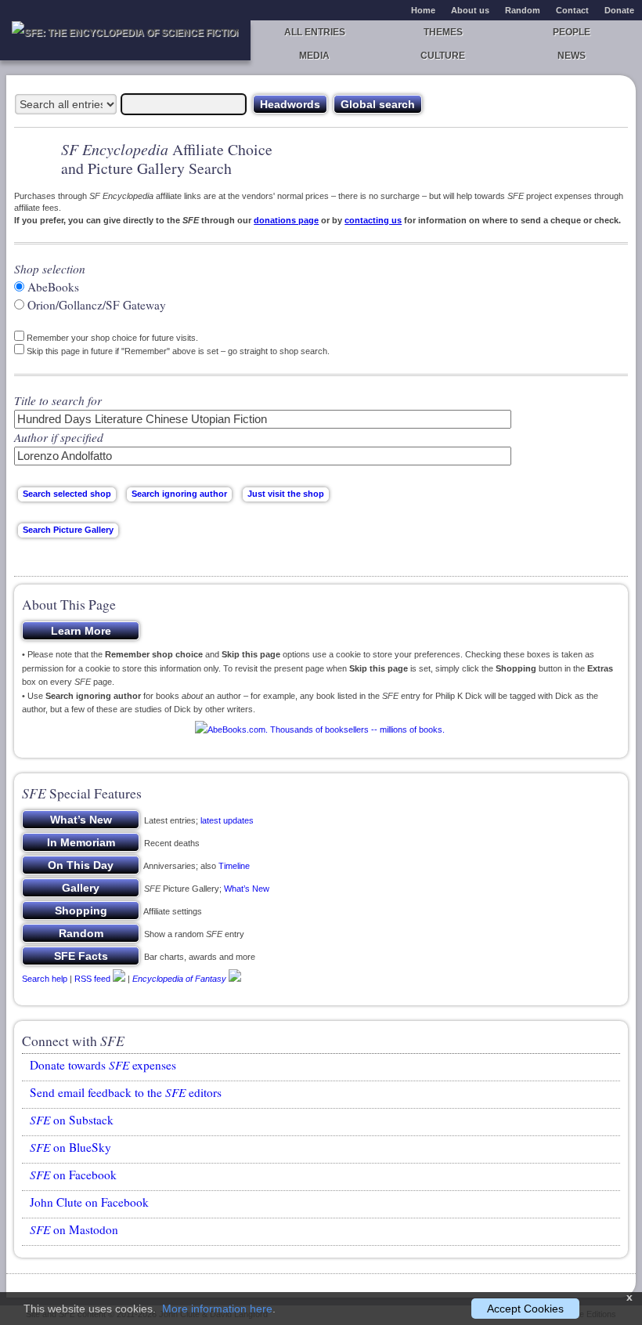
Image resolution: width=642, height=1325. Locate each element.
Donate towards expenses (103, 1065)
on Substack (72, 1120)
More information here (217, 1308)
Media (314, 55)
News (571, 55)
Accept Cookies (525, 1308)
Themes (443, 32)
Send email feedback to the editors (126, 1092)
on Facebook (73, 1174)
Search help (44, 978)
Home (423, 10)
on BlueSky (70, 1147)
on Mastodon (74, 1229)
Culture (442, 55)
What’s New (246, 888)
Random (522, 10)
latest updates (227, 820)
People (571, 32)
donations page (286, 220)
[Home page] (125, 40)
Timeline (234, 866)
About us (470, 10)
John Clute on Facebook (89, 1202)
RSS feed (92, 978)
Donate (619, 10)
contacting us (373, 220)
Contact (572, 10)
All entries (314, 32)
